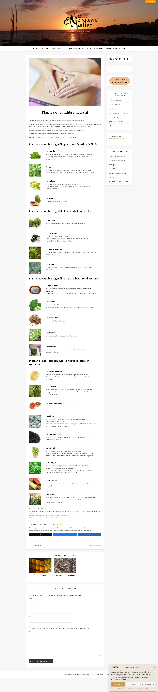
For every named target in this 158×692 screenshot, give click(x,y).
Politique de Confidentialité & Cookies (128, 688)
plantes (60, 541)
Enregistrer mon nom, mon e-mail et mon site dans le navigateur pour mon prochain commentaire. (60, 628)
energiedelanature (37, 545)
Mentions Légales (143, 688)
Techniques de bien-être (115, 48)
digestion (39, 541)
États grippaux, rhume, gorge (118, 113)
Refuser (133, 684)
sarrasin (76, 511)
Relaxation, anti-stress (116, 121)
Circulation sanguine (115, 100)
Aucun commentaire (95, 545)
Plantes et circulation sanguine (118, 181)
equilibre (47, 541)
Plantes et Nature (94, 48)
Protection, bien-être (116, 117)
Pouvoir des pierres (76, 48)
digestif (32, 541)
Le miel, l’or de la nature (39, 575)
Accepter (118, 684)
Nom (30, 598)
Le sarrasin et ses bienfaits (64, 575)
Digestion (57, 109)
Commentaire (33, 632)
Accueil (36, 48)
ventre (66, 541)
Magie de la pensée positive (53, 48)
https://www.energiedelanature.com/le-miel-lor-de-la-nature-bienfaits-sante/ (53, 518)
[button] (154, 667)
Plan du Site (100, 674)
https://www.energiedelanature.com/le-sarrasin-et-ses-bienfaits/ (49, 515)
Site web (31, 617)
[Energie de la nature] (79, 21)
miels (62, 511)
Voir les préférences (148, 684)
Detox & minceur (114, 104)
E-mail (31, 608)
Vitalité (111, 125)
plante (53, 541)
